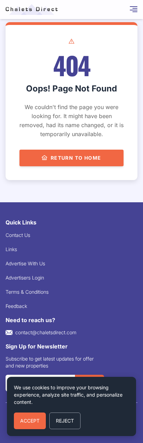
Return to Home (76, 158)
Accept (30, 421)
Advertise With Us (25, 263)
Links (11, 249)
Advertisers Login (25, 278)
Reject (65, 421)
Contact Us (18, 235)
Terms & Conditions (27, 292)
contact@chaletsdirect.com (45, 332)
